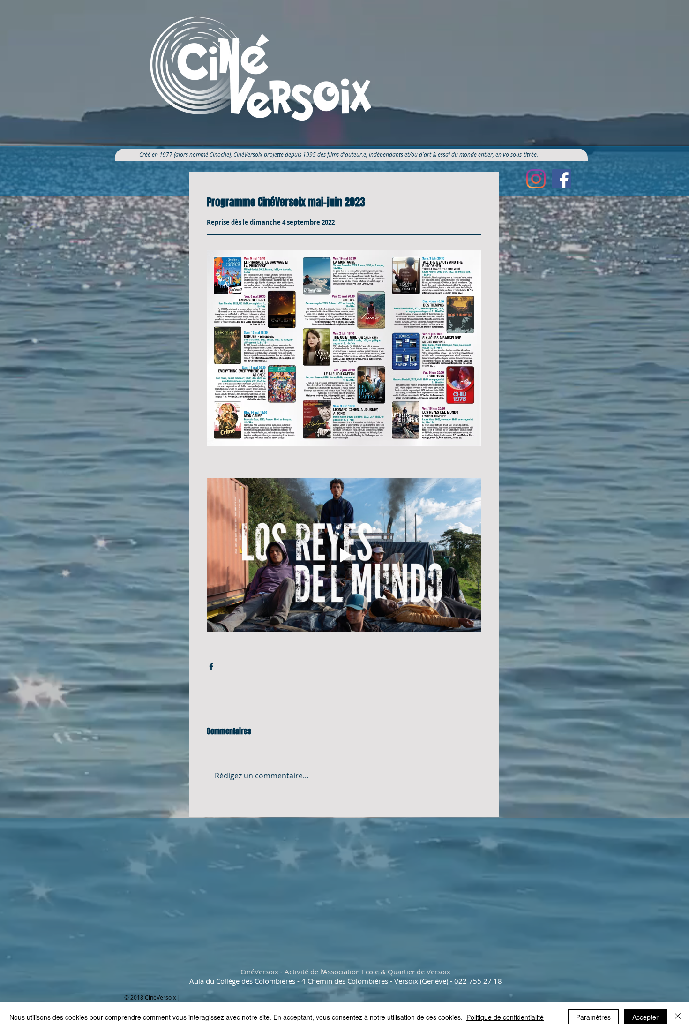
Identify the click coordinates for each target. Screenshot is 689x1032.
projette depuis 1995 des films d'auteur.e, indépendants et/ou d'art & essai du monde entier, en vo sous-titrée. (404, 154)
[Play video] (344, 555)
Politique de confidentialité (505, 1017)
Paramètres (593, 1017)
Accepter (645, 1017)
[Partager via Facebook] (211, 666)
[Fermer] (677, 1016)
